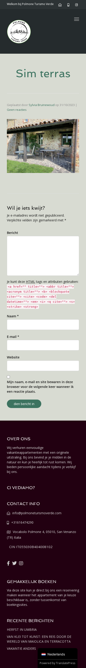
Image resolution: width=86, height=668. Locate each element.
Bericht (12, 233)
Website (13, 357)
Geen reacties (17, 110)
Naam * (13, 316)
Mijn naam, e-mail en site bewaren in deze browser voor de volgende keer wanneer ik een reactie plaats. (40, 387)
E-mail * (13, 336)
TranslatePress (65, 663)
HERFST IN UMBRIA (22, 629)
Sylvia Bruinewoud (42, 105)
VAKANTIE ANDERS (21, 648)
